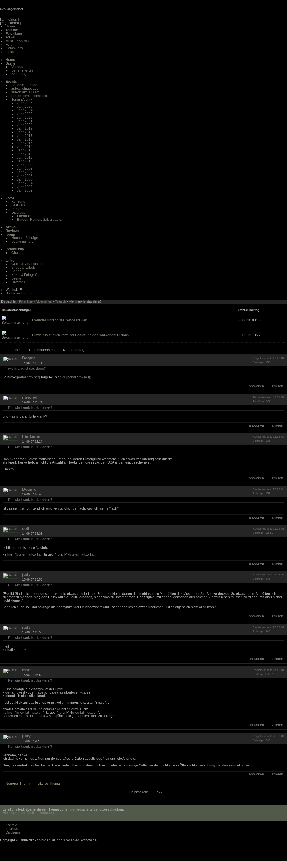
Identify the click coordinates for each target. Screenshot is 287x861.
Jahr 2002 (25, 190)
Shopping (18, 74)
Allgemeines (44, 301)
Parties (16, 209)
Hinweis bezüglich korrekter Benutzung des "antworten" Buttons (80, 335)
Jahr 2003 (25, 187)
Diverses (18, 213)
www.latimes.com (30, 713)
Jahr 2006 (25, 176)
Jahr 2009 (25, 165)
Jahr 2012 (25, 154)
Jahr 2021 (25, 121)
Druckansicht (138, 792)
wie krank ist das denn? (27, 368)
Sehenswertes (22, 70)
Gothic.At (32, 11)
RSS (159, 792)
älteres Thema (49, 784)
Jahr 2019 (25, 128)
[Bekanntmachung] (15, 322)
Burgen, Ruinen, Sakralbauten (40, 220)
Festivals (18, 205)
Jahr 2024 (25, 110)
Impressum (14, 829)
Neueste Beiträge (24, 238)
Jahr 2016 (25, 139)
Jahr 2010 (25, 161)
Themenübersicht (42, 350)
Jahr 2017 (25, 136)
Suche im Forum (23, 241)
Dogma (29, 358)
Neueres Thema (18, 784)
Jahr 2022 (25, 117)
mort (26, 669)
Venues (17, 67)
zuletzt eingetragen (26, 89)
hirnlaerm (31, 436)
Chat (15, 253)
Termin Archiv (21, 100)
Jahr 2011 (24, 158)
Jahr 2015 (25, 143)
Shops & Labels (23, 268)
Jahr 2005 (25, 179)
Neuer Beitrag (73, 350)
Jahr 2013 (25, 150)
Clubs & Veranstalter (27, 264)
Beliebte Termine (24, 85)
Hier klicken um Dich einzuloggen (28, 813)
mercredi (30, 397)
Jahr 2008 (25, 169)
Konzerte (18, 202)
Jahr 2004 (25, 183)
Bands (16, 271)
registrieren (10, 23)
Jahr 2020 (25, 125)
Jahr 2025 (25, 107)
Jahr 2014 (25, 147)
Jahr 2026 (25, 103)
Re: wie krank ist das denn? (30, 408)
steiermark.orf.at (29, 554)
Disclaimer (14, 832)
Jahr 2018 (25, 132)
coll (25, 528)
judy (26, 574)
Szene (16, 278)
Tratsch (60, 301)
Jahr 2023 (25, 114)
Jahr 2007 (25, 172)
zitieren (277, 386)
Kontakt (11, 825)
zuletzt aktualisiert (25, 92)
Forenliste (26, 301)
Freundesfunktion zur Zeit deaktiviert (59, 320)
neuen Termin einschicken (31, 96)
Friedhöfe (24, 216)
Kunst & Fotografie (25, 275)
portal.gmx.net (28, 377)
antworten (256, 386)
